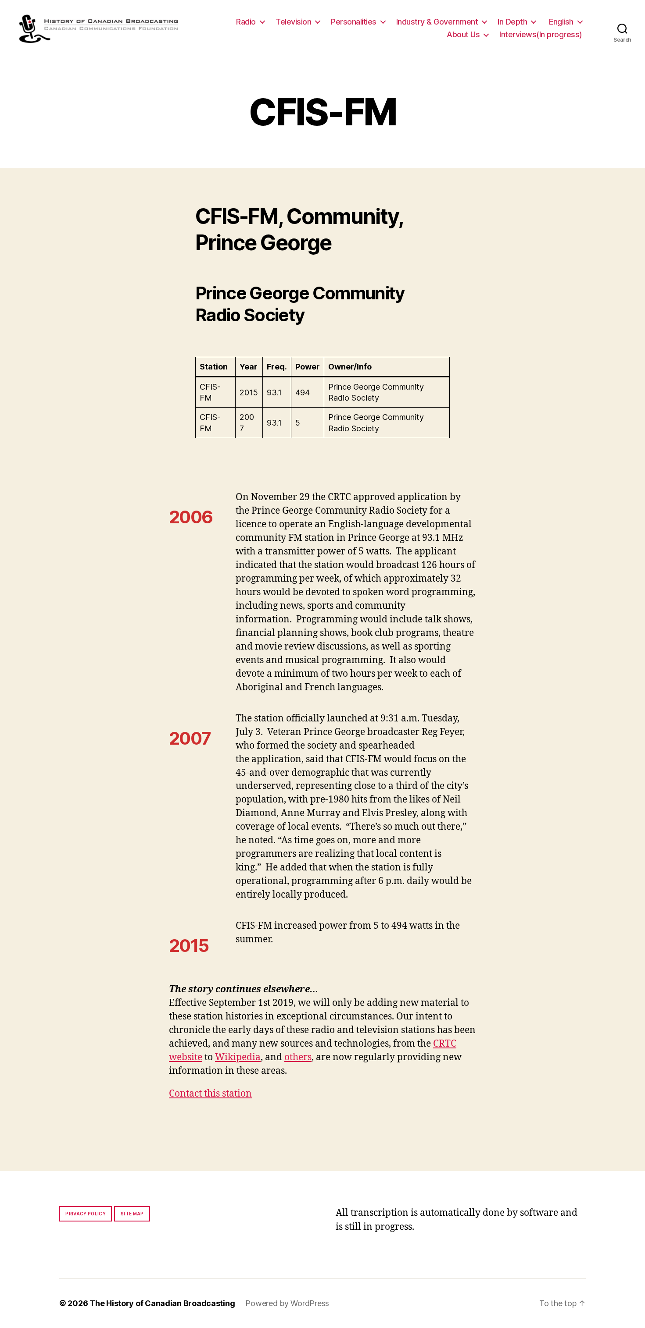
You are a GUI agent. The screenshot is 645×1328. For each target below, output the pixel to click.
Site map (132, 1213)
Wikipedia (238, 1057)
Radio (246, 21)
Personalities (353, 21)
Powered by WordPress (287, 1303)
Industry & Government (437, 21)
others (298, 1057)
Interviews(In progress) (540, 34)
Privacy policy (85, 1213)
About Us (463, 34)
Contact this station (210, 1094)
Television (293, 21)
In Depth (512, 21)
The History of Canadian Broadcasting (162, 1303)
